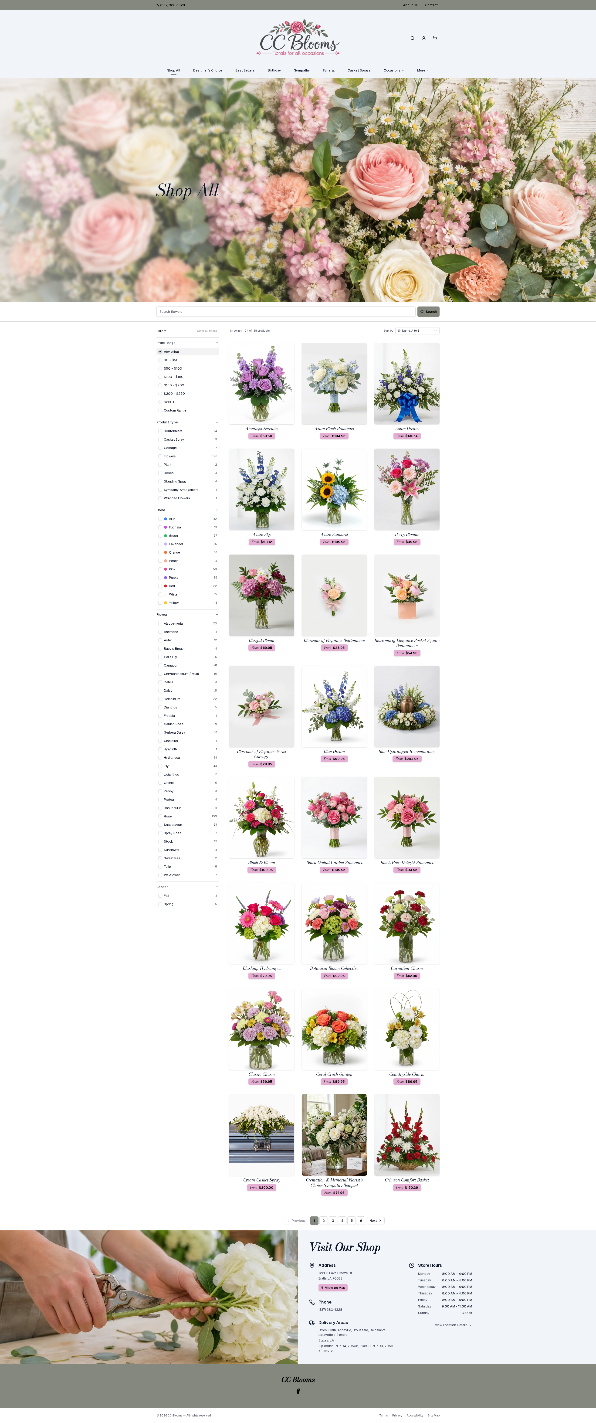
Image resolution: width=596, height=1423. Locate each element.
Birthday (274, 70)
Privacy (397, 1415)
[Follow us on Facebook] (298, 1391)
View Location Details (451, 1325)
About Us (410, 5)
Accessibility (415, 1415)
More (421, 70)
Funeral (329, 70)
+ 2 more (341, 1335)
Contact (431, 5)
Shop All (173, 70)
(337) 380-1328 (172, 5)
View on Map (335, 1288)
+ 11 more (325, 1350)
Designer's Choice (207, 70)
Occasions (392, 70)
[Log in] (423, 38)
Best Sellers (245, 70)
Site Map (434, 1415)
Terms (383, 1415)
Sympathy (302, 70)
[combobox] (417, 330)
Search (431, 312)
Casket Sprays (359, 70)
